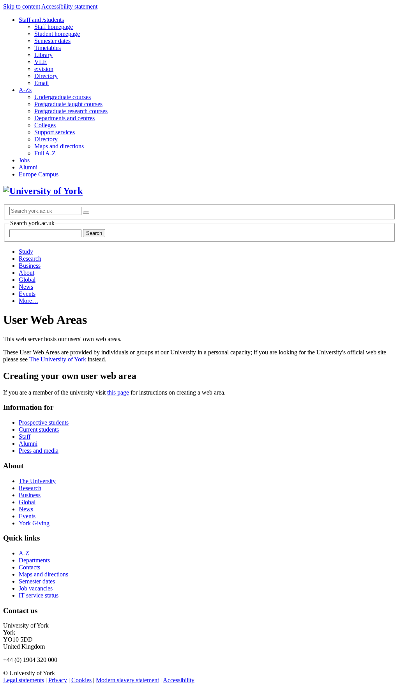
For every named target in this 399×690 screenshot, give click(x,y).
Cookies (81, 680)
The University (37, 481)
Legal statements (23, 680)
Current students (39, 429)
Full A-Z (45, 153)
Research (30, 258)
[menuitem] (207, 51)
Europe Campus (38, 174)
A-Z (24, 553)
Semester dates (52, 40)
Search (94, 233)
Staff (24, 436)
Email (41, 83)
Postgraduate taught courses (68, 104)
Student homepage (57, 33)
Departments (34, 560)
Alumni (28, 167)
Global (27, 279)
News (26, 286)
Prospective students (44, 422)
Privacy (57, 680)
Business (30, 265)
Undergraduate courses (62, 97)
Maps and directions (59, 146)
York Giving (34, 523)
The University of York (57, 359)
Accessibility (178, 680)
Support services (54, 132)
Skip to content (21, 6)
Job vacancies (36, 588)
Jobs (24, 160)
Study (26, 251)
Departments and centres (64, 118)
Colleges (45, 125)
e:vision (43, 69)
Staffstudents (41, 19)
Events (27, 293)
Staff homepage (53, 26)
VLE (40, 62)
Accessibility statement (69, 6)
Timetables (47, 47)
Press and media (38, 450)
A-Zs (25, 90)
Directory (46, 76)
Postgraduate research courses (71, 111)
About (26, 272)
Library (43, 55)
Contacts (29, 567)
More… (28, 300)
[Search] (86, 213)
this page (118, 392)
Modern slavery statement (127, 680)
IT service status (38, 595)
